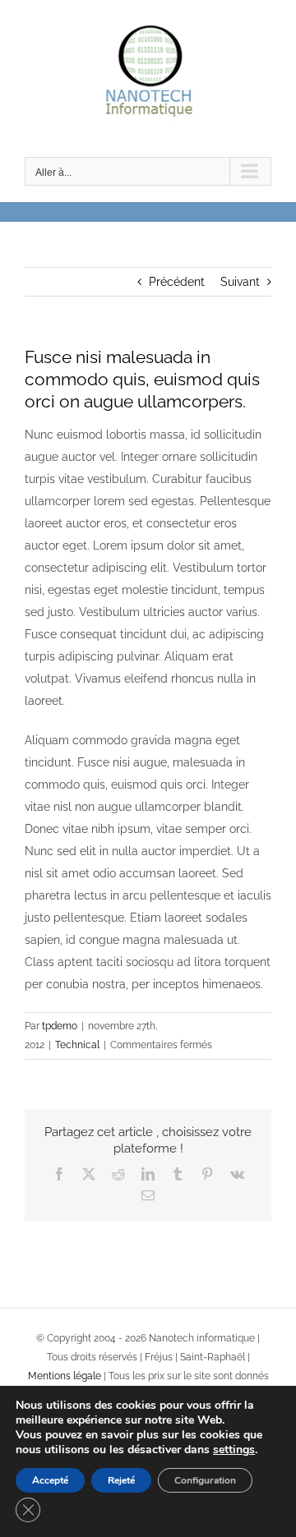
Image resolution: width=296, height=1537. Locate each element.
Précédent (177, 281)
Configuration (205, 1480)
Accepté (50, 1480)
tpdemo (59, 1026)
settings (234, 1450)
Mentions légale (64, 1376)
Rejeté (121, 1480)
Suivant (240, 281)
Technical (77, 1045)
